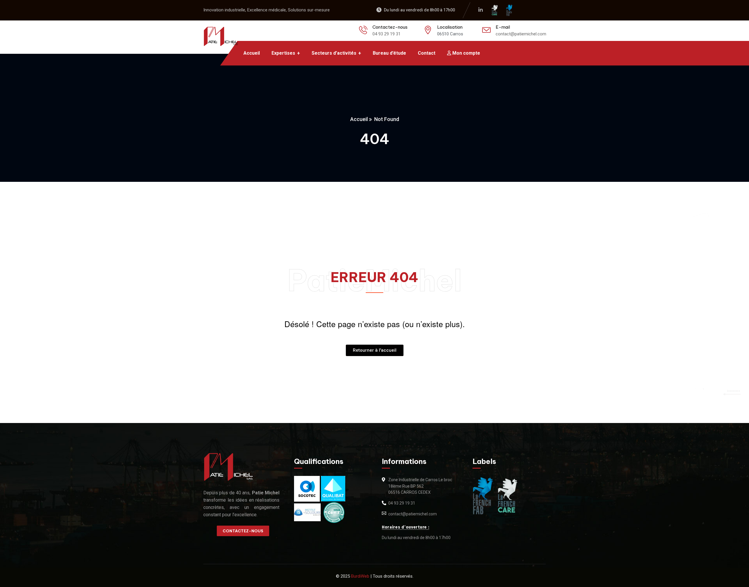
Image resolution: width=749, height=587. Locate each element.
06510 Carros (450, 34)
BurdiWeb (360, 576)
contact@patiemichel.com (521, 34)
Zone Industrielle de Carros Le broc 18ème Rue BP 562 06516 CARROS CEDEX (420, 486)
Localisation (450, 27)
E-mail (503, 27)
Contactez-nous (390, 27)
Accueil (359, 119)
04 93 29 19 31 (386, 34)
